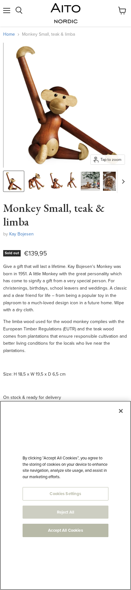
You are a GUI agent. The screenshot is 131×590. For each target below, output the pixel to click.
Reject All (65, 512)
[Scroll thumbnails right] (122, 181)
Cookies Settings (65, 494)
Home (9, 34)
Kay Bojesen (21, 234)
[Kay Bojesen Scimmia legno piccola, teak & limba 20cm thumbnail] (90, 181)
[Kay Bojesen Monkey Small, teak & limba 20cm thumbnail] (13, 181)
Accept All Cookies (65, 530)
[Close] (121, 411)
